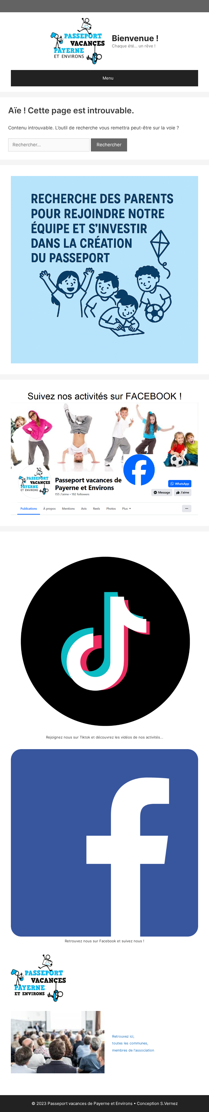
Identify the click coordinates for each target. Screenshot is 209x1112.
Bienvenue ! (135, 38)
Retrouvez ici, (123, 1036)
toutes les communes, (130, 1043)
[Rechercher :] (49, 144)
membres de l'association (133, 1050)
